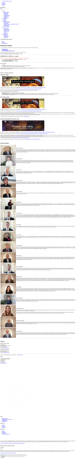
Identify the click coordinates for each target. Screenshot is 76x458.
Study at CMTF (20, 354)
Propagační (3, 456)
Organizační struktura (7, 15)
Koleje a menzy (4, 433)
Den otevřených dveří (7, 21)
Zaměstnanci (4, 3)
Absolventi (3, 4)
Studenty (3, 425)
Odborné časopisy (6, 30)
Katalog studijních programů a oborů (7, 419)
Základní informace (6, 12)
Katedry (5, 19)
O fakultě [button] (3, 11)
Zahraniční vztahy (6, 16)
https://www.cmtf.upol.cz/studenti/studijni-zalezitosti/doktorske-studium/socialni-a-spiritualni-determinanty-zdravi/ (32, 133)
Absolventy (3, 427)
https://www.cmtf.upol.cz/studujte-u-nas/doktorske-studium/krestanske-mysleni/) (34, 109)
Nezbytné (2, 454)
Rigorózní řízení (6, 25)
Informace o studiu (6, 22)
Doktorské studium (6, 24)
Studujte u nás (4, 42)
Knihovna (3, 431)
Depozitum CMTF (6, 31)
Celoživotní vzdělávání (7, 26)
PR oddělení (5, 35)
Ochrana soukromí (14, 443)
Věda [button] (3, 27)
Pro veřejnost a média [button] (5, 34)
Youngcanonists (6, 32)
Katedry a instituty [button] (4, 18)
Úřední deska (6, 14)
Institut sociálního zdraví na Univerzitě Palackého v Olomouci (20, 137)
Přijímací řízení (6, 23)
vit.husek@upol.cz (26, 116)
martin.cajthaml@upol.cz (6, 352)
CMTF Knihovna (6, 17)
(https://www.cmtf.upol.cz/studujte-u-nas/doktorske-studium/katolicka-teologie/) (34, 87)
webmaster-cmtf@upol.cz (21, 443)
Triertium (5, 33)
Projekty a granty (6, 28)
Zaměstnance (4, 426)
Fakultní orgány (6, 13)
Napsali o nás (6, 37)
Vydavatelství (4, 432)
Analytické (2, 455)
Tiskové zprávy (6, 36)
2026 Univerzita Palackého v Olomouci (6, 443)
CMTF (3, 41)
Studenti (3, 2)
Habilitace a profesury (7, 29)
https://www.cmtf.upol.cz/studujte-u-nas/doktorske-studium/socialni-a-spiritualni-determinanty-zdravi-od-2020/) (38, 132)
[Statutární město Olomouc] (2, 439)
